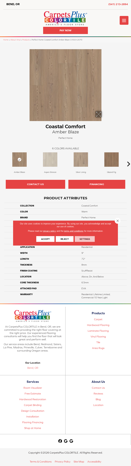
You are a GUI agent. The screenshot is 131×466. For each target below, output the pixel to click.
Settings (85, 239)
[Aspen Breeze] (50, 160)
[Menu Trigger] (124, 20)
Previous (2, 159)
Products (26, 40)
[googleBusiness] (65, 441)
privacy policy (49, 231)
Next (128, 159)
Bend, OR (32, 367)
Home (5, 40)
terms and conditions (73, 231)
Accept (45, 239)
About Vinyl (15, 40)
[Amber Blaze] (19, 160)
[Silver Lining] (81, 160)
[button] (65, 30)
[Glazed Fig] (111, 160)
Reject (65, 239)
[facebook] (60, 441)
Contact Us (35, 184)
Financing (97, 184)
